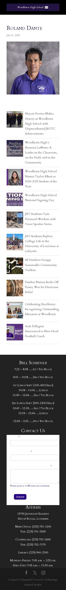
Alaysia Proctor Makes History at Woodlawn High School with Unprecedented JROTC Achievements (40, 124)
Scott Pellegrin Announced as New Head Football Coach (41, 331)
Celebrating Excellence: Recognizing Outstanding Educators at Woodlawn (42, 309)
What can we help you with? (31, 466)
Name (15, 437)
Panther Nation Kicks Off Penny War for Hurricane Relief (41, 287)
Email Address (21, 452)
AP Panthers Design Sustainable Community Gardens (41, 265)
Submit (20, 496)
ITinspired (26, 579)
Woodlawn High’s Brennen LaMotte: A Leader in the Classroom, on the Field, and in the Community (41, 152)
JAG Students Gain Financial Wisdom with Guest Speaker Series (40, 219)
